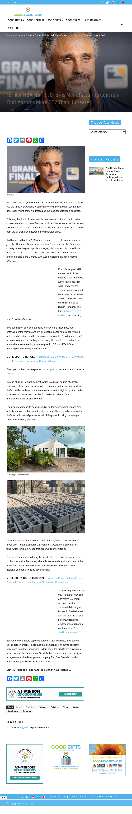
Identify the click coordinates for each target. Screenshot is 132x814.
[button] (122, 24)
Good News (15, 20)
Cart (21, 2)
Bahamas (27, 711)
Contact (83, 796)
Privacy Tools (112, 796)
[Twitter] (117, 2)
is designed (49, 369)
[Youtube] (123, 2)
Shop (66, 796)
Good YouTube (36, 20)
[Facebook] (101, 2)
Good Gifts (54, 20)
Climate (66, 707)
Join (15, 2)
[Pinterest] (112, 2)
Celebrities (30, 707)
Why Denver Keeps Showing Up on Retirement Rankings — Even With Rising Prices (114, 174)
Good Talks (73, 20)
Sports (29, 35)
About (74, 796)
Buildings (55, 707)
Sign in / (9, 2)
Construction (13, 711)
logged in (24, 727)
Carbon (76, 707)
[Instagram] (107, 2)
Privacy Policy (96, 796)
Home (9, 35)
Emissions (43, 707)
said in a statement (68, 632)
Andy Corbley (15, 109)
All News (19, 35)
